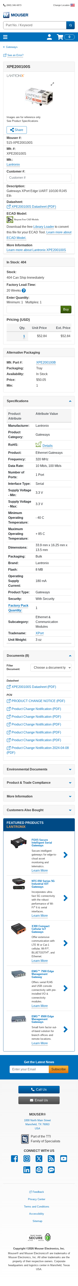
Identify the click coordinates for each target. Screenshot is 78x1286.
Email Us (41, 1100)
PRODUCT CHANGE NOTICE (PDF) (38, 701)
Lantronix (13, 164)
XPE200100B (46, 362)
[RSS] (51, 1160)
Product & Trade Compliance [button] (29, 782)
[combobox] (34, 25)
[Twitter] (39, 1160)
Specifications (17, 401)
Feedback (38, 1191)
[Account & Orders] (49, 37)
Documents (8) (18, 655)
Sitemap (37, 1221)
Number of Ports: (16, 475)
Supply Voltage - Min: (19, 493)
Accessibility (36, 1213)
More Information (20, 796)
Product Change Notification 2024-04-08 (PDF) (38, 750)
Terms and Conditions (36, 1206)
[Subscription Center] (39, 1171)
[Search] (70, 25)
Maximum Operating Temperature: (18, 533)
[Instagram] (26, 1160)
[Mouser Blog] (51, 1171)
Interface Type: (19, 483)
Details (48, 445)
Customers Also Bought (25, 810)
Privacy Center (36, 1199)
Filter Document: (13, 667)
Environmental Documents (27, 769)
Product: (14, 452)
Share (18, 130)
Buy (66, 309)
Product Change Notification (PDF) (36, 708)
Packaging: (16, 556)
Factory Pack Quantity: (18, 608)
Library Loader (43, 226)
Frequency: (17, 459)
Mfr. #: (11, 148)
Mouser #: (14, 138)
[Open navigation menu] (5, 37)
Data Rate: (16, 465)
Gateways (12, 47)
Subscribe (58, 1069)
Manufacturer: (18, 425)
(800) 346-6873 (13, 5)
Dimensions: (17, 547)
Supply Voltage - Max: (19, 504)
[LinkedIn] (26, 1171)
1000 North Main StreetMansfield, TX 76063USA (37, 1124)
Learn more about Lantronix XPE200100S (36, 250)
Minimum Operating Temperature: (18, 517)
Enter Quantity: (18, 297)
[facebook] (14, 1160)
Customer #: (16, 171)
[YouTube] (63, 1160)
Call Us (41, 1089)
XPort (40, 633)
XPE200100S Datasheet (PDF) (33, 206)
